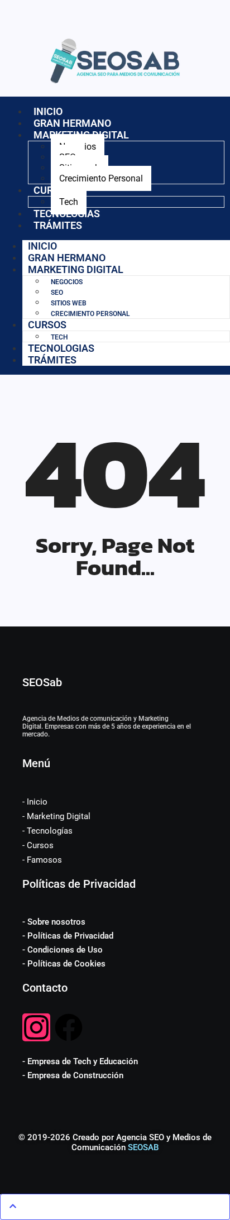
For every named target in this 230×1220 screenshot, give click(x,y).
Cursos (47, 325)
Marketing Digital (75, 269)
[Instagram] (36, 1027)
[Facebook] (69, 1027)
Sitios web (69, 303)
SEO (57, 292)
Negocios (67, 282)
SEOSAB (143, 1147)
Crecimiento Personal (101, 178)
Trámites (57, 225)
